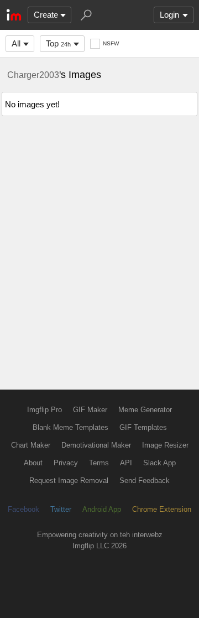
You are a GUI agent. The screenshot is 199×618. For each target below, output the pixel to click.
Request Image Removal (68, 480)
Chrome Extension (161, 509)
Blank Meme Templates (70, 427)
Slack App (159, 463)
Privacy (66, 463)
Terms (99, 463)
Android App (101, 509)
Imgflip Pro (44, 410)
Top (58, 43)
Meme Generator (145, 410)
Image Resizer (165, 445)
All (16, 43)
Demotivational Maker (96, 445)
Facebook (23, 509)
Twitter (60, 509)
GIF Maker (90, 410)
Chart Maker (30, 445)
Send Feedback (144, 480)
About (33, 463)
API (126, 463)
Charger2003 (33, 75)
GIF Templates (143, 427)
